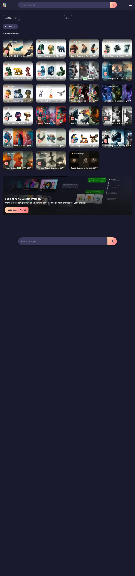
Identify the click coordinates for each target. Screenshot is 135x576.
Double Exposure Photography (115, 145)
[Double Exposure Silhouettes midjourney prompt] (84, 116)
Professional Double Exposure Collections (77, 78)
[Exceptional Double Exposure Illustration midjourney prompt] (51, 138)
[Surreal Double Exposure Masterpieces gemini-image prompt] (18, 49)
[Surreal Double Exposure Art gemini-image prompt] (51, 93)
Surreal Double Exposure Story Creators (115, 101)
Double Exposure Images (114, 56)
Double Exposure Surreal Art (82, 168)
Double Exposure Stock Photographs (15, 101)
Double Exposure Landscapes (115, 78)
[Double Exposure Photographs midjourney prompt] (84, 49)
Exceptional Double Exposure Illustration (49, 145)
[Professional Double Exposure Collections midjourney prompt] (84, 71)
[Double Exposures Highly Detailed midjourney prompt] (51, 71)
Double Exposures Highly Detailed (49, 78)
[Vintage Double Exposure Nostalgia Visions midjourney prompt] (51, 160)
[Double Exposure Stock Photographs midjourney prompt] (18, 93)
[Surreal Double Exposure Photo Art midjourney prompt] (18, 138)
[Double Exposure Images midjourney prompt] (117, 49)
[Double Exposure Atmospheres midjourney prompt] (117, 116)
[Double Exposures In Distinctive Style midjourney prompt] (51, 49)
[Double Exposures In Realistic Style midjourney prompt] (18, 71)
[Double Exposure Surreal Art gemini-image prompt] (84, 160)
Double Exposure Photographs (82, 56)
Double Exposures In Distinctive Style (49, 56)
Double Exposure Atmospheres (115, 123)
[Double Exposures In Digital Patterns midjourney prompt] (84, 93)
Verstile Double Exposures (15, 123)
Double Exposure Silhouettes (82, 123)
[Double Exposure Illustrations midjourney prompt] (51, 116)
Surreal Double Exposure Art (49, 101)
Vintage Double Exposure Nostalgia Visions (49, 168)
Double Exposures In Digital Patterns (82, 101)
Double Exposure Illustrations (49, 123)
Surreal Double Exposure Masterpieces (15, 56)
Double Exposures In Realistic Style (15, 78)
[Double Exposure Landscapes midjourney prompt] (117, 71)
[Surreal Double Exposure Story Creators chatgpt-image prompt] (117, 93)
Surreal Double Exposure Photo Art (15, 145)
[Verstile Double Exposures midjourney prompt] (18, 116)
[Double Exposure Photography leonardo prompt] (117, 138)
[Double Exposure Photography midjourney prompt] (18, 160)
